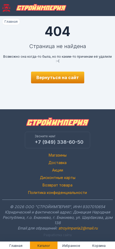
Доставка (57, 162)
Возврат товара (57, 185)
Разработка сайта (58, 235)
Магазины (58, 155)
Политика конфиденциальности (57, 192)
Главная (11, 22)
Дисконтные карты (57, 177)
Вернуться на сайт (57, 77)
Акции (57, 170)
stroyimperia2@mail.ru (78, 228)
